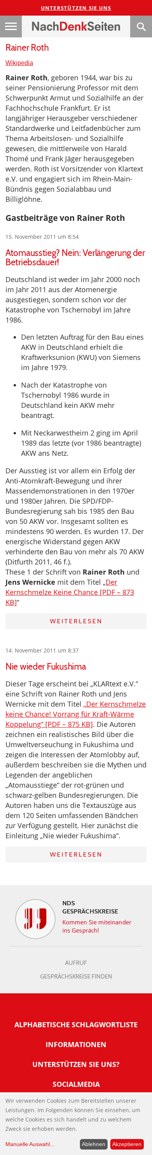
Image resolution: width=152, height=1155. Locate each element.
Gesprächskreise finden (76, 976)
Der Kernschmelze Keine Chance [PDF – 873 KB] (69, 592)
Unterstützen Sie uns (76, 7)
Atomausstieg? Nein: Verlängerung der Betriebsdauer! (75, 257)
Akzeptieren (126, 1144)
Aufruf (76, 962)
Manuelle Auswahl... (30, 1144)
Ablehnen (93, 1144)
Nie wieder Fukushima (45, 666)
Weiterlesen (76, 621)
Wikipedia (19, 63)
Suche (141, 26)
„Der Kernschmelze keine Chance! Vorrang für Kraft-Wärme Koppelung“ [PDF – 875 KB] (75, 714)
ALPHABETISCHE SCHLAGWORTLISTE (76, 1024)
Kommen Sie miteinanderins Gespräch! (96, 926)
